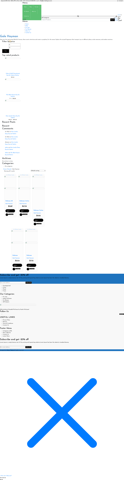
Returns (5, 321)
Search (112, 19)
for (13, 229)
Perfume (16, 229)
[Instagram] (123, 314)
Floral (4, 289)
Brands (9, 169)
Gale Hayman (9, 203)
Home (26, 24)
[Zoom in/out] (0, 477)
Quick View (7, 214)
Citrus (4, 287)
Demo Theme (10, 350)
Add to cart (8, 211)
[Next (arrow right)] (2, 479)
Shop (26, 25)
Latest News (6, 336)
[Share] (3, 477)
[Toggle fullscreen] (2, 477)
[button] (6, 475)
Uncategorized (6, 285)
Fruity (4, 290)
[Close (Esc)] (5, 477)
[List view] (18, 171)
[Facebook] (119, 314)
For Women (28, 29)
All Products (6, 301)
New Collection (7, 332)
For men (27, 27)
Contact (121, 0)
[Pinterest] (122, 314)
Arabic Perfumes (7, 298)
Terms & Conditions (8, 323)
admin (6, 147)
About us (27, 31)
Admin (6, 152)
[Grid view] (16, 171)
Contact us (28, 32)
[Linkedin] (121, 314)
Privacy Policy (6, 320)
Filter (5, 51)
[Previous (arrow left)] (0, 479)
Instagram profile (7, 331)
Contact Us (6, 325)
